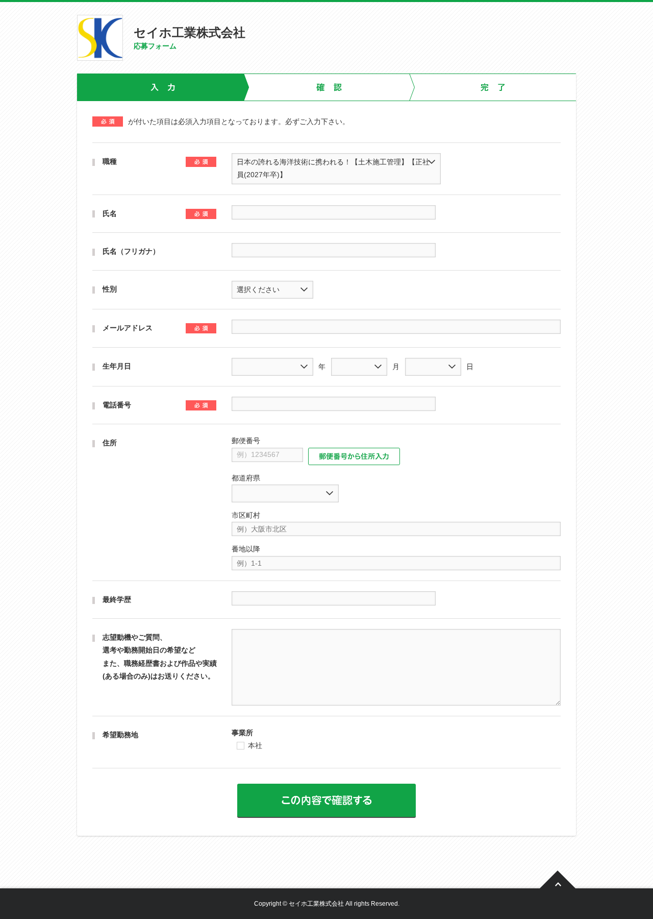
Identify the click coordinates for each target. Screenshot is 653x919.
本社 (255, 745)
